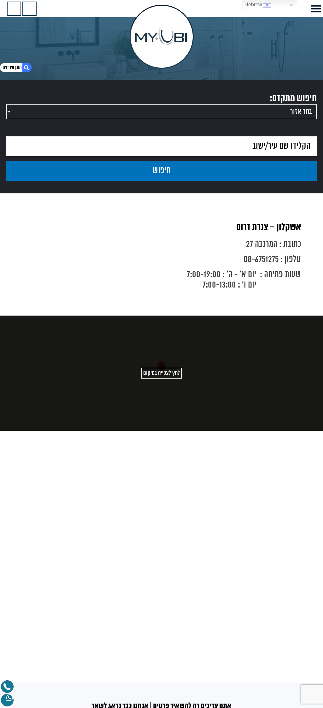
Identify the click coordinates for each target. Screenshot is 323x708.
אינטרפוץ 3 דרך (277, 674)
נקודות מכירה (280, 603)
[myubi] (162, 37)
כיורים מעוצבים (278, 695)
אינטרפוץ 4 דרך (277, 681)
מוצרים (286, 610)
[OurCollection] (29, 8)
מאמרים (285, 617)
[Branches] (14, 8)
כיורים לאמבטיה (277, 702)
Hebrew (253, 4)
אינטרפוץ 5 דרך (277, 688)
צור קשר (285, 623)
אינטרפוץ (284, 667)
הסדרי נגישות (280, 660)
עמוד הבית (282, 596)
